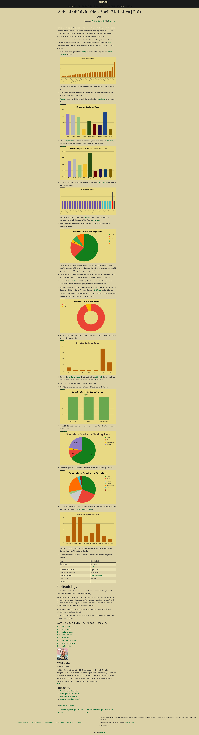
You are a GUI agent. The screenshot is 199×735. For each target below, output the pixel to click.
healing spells (103, 182)
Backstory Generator (73, 6)
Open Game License (129, 722)
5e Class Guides (99, 6)
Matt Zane (111, 21)
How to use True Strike (64, 629)
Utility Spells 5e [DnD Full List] (69, 696)
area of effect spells (73, 377)
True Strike (80, 509)
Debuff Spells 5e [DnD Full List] (69, 694)
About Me (129, 6)
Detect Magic (97, 290)
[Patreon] (57, 684)
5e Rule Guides (110, 6)
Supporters (120, 6)
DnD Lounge (99, 2)
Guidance (89, 509)
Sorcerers (110, 141)
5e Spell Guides (87, 6)
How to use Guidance (63, 626)
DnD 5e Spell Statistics (67, 706)
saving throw (96, 220)
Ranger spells (69, 141)
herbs (109, 43)
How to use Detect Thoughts (66, 643)
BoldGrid (102, 733)
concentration (72, 281)
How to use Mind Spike (64, 646)
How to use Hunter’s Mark (65, 635)
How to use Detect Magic (65, 632)
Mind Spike (87, 217)
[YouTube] (59, 684)
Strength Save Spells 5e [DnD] (69, 691)
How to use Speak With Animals (66, 640)
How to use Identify (63, 638)
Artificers (102, 99)
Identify (93, 567)
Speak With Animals (97, 575)
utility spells (98, 377)
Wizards (62, 99)
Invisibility (83, 52)
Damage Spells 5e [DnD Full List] (70, 699)
